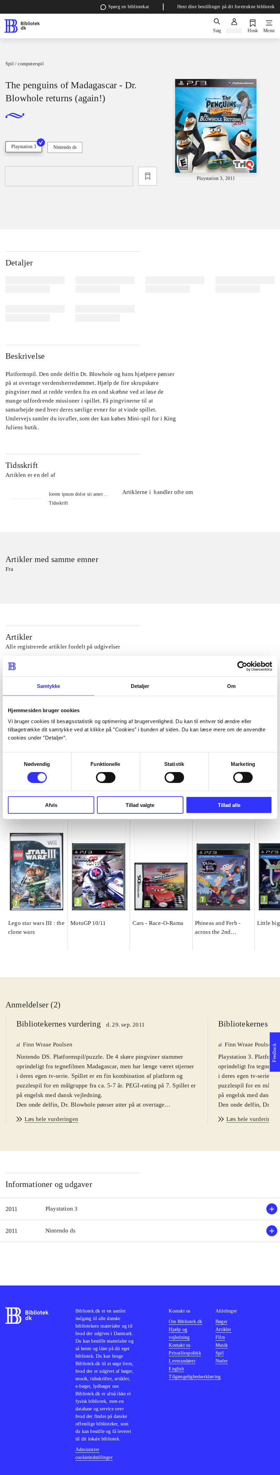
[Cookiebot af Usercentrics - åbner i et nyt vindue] (242, 666)
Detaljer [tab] (140, 686)
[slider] (216, 130)
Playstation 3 (23, 146)
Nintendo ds (64, 147)
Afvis (51, 805)
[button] (140, 1209)
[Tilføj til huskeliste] (147, 176)
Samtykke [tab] (48, 686)
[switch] (105, 777)
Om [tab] (231, 686)
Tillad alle (229, 805)
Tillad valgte (140, 805)
